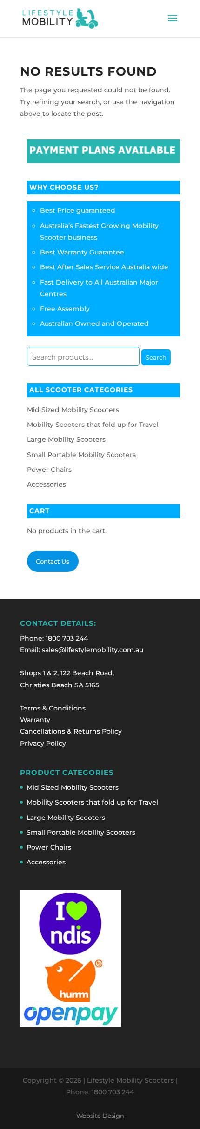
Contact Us (52, 561)
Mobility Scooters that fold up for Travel (93, 424)
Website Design (100, 1115)
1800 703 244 (67, 638)
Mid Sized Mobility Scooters (73, 410)
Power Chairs (49, 469)
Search (156, 357)
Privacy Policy (43, 743)
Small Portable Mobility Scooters (81, 454)
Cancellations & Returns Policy (71, 731)
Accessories (46, 484)
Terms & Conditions (53, 708)
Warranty (35, 720)
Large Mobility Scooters (66, 439)
